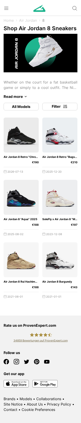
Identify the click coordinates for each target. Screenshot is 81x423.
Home (9, 20)
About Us (35, 404)
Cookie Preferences (38, 409)
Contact (10, 409)
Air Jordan (28, 20)
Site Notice (13, 404)
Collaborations (48, 399)
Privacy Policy (59, 404)
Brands (9, 399)
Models (26, 399)
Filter (56, 106)
